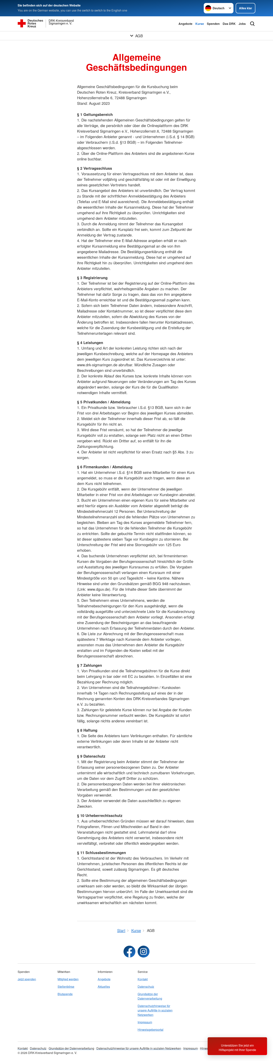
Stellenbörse (66, 986)
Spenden (213, 24)
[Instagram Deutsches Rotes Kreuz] (144, 952)
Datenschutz (146, 986)
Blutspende (65, 994)
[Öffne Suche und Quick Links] (252, 24)
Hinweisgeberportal (150, 1029)
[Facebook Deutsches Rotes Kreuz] (129, 952)
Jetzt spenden (27, 979)
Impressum (145, 1022)
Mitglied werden (68, 979)
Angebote (185, 24)
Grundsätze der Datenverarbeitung (150, 996)
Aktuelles (104, 986)
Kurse (199, 24)
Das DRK (229, 24)
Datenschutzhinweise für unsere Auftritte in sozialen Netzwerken (155, 1010)
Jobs (242, 24)
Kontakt (143, 979)
